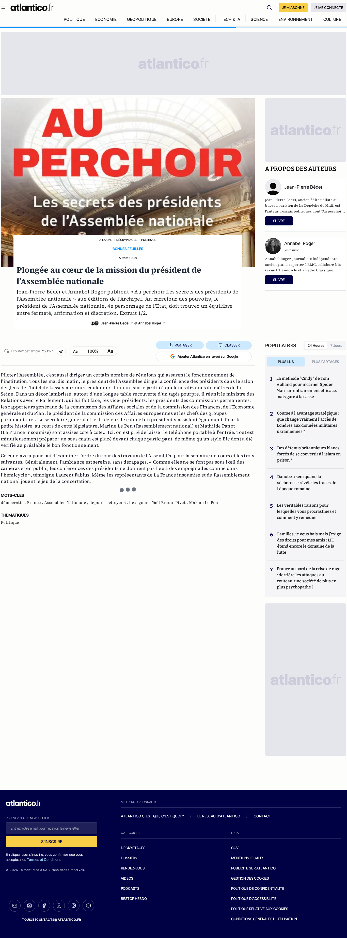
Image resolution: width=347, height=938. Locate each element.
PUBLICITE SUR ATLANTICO (253, 868)
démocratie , (14, 502)
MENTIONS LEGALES (247, 858)
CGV (235, 848)
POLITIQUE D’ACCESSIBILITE (253, 898)
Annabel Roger (149, 323)
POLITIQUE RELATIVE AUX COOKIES (259, 909)
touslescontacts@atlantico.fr (51, 919)
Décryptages (126, 240)
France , (35, 502)
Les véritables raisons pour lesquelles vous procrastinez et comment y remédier (306, 511)
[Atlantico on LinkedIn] (59, 906)
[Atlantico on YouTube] (88, 905)
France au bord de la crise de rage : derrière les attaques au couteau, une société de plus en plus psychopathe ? (308, 577)
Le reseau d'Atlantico (218, 816)
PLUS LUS (286, 361)
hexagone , (140, 502)
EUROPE (175, 19)
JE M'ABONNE (293, 7)
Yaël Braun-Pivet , (170, 502)
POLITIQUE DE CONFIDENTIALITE (257, 888)
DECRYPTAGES (133, 848)
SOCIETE (201, 19)
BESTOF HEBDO (134, 898)
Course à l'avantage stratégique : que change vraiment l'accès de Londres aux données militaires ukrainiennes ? (308, 422)
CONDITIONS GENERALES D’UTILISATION (264, 919)
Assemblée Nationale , (66, 502)
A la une (105, 240)
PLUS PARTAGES (325, 361)
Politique (148, 240)
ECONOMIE (106, 19)
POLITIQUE (74, 19)
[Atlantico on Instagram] (74, 905)
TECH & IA (230, 19)
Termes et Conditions (44, 859)
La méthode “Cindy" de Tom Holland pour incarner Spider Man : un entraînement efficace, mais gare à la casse (306, 387)
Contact (262, 816)
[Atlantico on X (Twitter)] (29, 906)
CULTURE (332, 19)
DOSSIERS (129, 858)
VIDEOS (127, 878)
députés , (99, 502)
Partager (183, 345)
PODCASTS (130, 888)
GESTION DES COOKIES (250, 878)
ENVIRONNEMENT (295, 19)
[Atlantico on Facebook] (44, 906)
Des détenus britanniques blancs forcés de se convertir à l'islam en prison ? (309, 454)
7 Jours (336, 345)
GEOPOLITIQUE (141, 19)
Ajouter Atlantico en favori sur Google (208, 356)
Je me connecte (328, 7)
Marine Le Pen (203, 502)
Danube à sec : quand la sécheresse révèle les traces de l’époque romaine (306, 482)
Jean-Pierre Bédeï (115, 323)
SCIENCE (259, 19)
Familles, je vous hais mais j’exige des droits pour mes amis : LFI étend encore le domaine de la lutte (309, 543)
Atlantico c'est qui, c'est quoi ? (152, 816)
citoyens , (119, 502)
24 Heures (316, 345)
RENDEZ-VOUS (133, 868)
